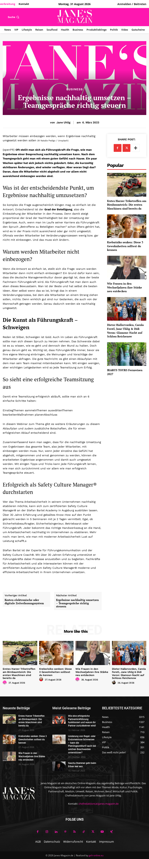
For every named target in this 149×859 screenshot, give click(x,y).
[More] (136, 148)
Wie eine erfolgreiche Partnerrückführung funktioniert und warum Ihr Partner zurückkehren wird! (82, 721)
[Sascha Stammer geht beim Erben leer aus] (59, 766)
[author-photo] (5, 682)
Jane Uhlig (63, 122)
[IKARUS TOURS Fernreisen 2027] (126, 354)
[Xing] (111, 832)
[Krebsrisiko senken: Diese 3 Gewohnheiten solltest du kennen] (126, 226)
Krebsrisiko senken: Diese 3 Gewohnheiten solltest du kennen (125, 246)
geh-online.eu (96, 855)
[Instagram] (47, 832)
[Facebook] (117, 148)
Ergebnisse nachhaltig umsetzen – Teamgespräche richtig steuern (77, 603)
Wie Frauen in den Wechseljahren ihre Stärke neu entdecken (124, 287)
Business (74, 89)
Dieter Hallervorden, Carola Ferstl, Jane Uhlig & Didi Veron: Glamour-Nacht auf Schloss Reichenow (125, 330)
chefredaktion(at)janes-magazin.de (99, 803)
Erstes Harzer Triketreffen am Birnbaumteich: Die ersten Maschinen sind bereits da (126, 204)
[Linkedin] (56, 832)
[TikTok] (83, 832)
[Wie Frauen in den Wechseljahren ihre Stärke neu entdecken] (126, 267)
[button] (14, 17)
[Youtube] (102, 832)
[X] (126, 148)
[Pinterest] (65, 832)
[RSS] (74, 832)
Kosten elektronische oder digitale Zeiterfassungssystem (24, 601)
